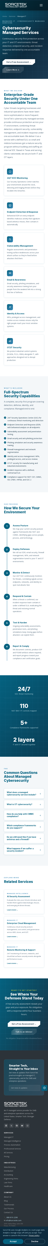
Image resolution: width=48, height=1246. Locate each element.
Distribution (8, 1171)
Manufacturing (10, 1167)
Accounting (8, 1175)
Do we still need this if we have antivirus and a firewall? (21, 838)
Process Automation (12, 1145)
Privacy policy (34, 1235)
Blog (6, 1201)
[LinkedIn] (6, 1126)
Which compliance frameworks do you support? (21, 826)
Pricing (6, 1156)
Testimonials (9, 1204)
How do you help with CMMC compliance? (20, 815)
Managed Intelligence (12, 1141)
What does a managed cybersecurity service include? (21, 793)
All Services (8, 1152)
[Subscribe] (44, 1088)
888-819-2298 (12, 1217)
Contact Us (8, 1212)
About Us (7, 1197)
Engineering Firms (11, 1178)
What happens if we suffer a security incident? (20, 849)
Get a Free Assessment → (18, 62)
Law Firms (8, 1182)
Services (12, 16)
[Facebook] (17, 1126)
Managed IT (9, 1137)
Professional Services (12, 1148)
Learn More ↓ (13, 70)
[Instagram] (27, 1126)
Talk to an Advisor (24, 1032)
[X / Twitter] (11, 1126)
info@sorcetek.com (13, 1220)
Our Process (9, 1208)
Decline (34, 1241)
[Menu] (41, 5)
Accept (13, 1241)
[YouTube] (22, 1126)
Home (4, 16)
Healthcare (8, 1186)
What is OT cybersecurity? (19, 804)
